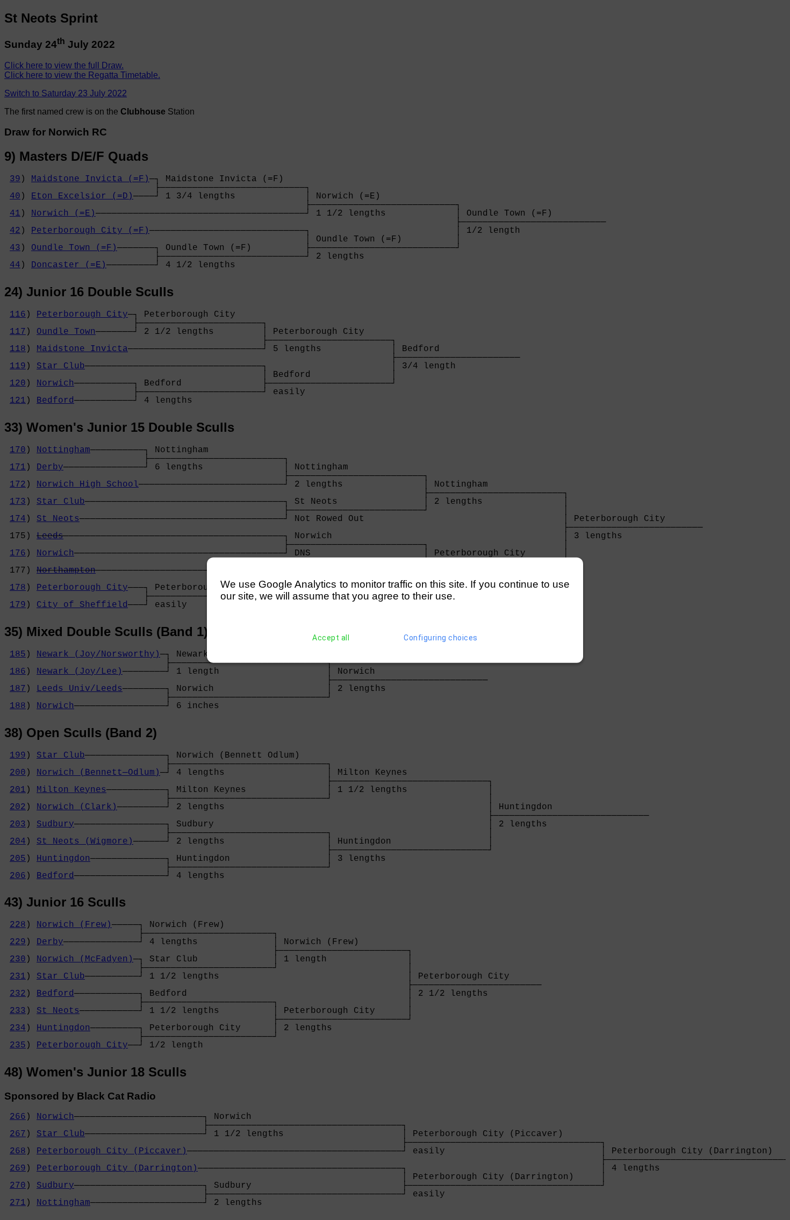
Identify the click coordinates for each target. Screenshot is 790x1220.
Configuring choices (441, 637)
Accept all (330, 637)
